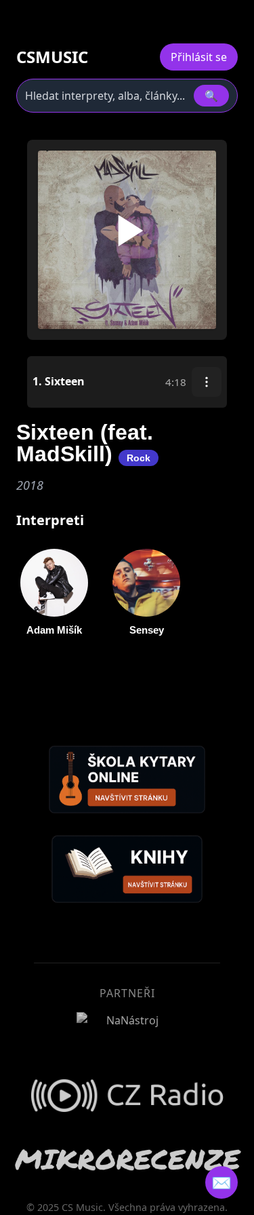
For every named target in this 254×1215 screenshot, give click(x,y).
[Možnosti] (206, 382)
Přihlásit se (199, 57)
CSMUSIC (52, 57)
